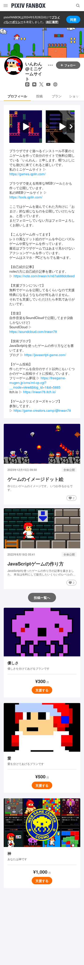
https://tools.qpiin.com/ (25, 197)
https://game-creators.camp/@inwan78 (42, 410)
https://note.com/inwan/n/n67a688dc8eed (44, 276)
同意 (73, 19)
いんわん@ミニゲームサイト (33, 71)
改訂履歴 (52, 22)
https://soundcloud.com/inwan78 (33, 331)
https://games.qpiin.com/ (27, 174)
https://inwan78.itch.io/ (39, 392)
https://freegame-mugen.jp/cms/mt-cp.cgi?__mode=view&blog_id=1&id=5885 (37, 383)
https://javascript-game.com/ (45, 354)
